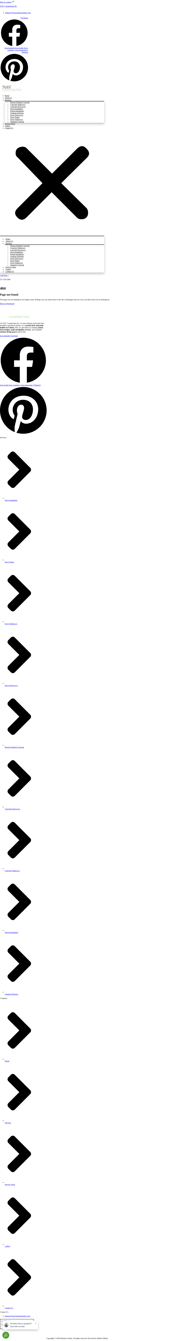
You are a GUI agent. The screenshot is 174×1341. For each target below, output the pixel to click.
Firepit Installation (17, 111)
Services (8, 100)
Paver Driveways (16, 115)
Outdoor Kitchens (17, 113)
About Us (9, 241)
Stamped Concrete (17, 122)
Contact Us (9, 128)
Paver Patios (15, 117)
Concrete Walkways (17, 105)
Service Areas (11, 267)
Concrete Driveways (18, 107)
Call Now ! (4, 275)
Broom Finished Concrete (20, 102)
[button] (52, 183)
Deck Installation (16, 109)
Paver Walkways (16, 119)
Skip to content (6, 2)
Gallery (8, 269)
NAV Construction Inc (8, 6)
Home (8, 239)
